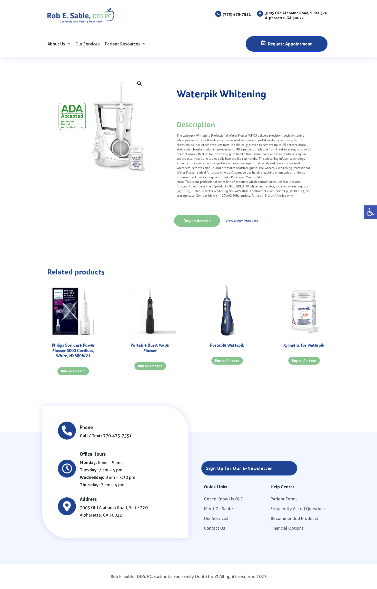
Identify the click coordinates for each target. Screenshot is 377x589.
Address (88, 499)
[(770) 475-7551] (218, 14)
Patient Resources (122, 43)
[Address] (67, 506)
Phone (86, 427)
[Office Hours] (67, 469)
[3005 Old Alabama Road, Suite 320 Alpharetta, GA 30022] (260, 14)
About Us (56, 43)
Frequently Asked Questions (298, 508)
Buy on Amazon (197, 221)
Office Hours (93, 454)
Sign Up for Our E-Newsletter (239, 468)
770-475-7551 (117, 435)
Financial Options (287, 528)
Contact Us (214, 528)
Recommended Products (294, 518)
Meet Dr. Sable (218, 508)
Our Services (87, 43)
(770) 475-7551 (237, 14)
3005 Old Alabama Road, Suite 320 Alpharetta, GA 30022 (296, 15)
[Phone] (67, 431)
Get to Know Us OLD (223, 498)
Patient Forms (284, 498)
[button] (370, 212)
